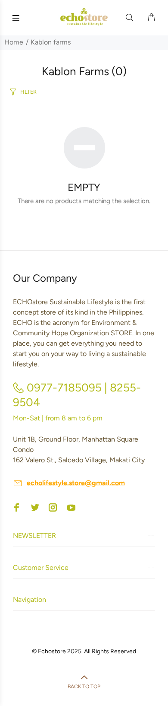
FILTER (28, 92)
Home (13, 42)
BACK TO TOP (84, 687)
